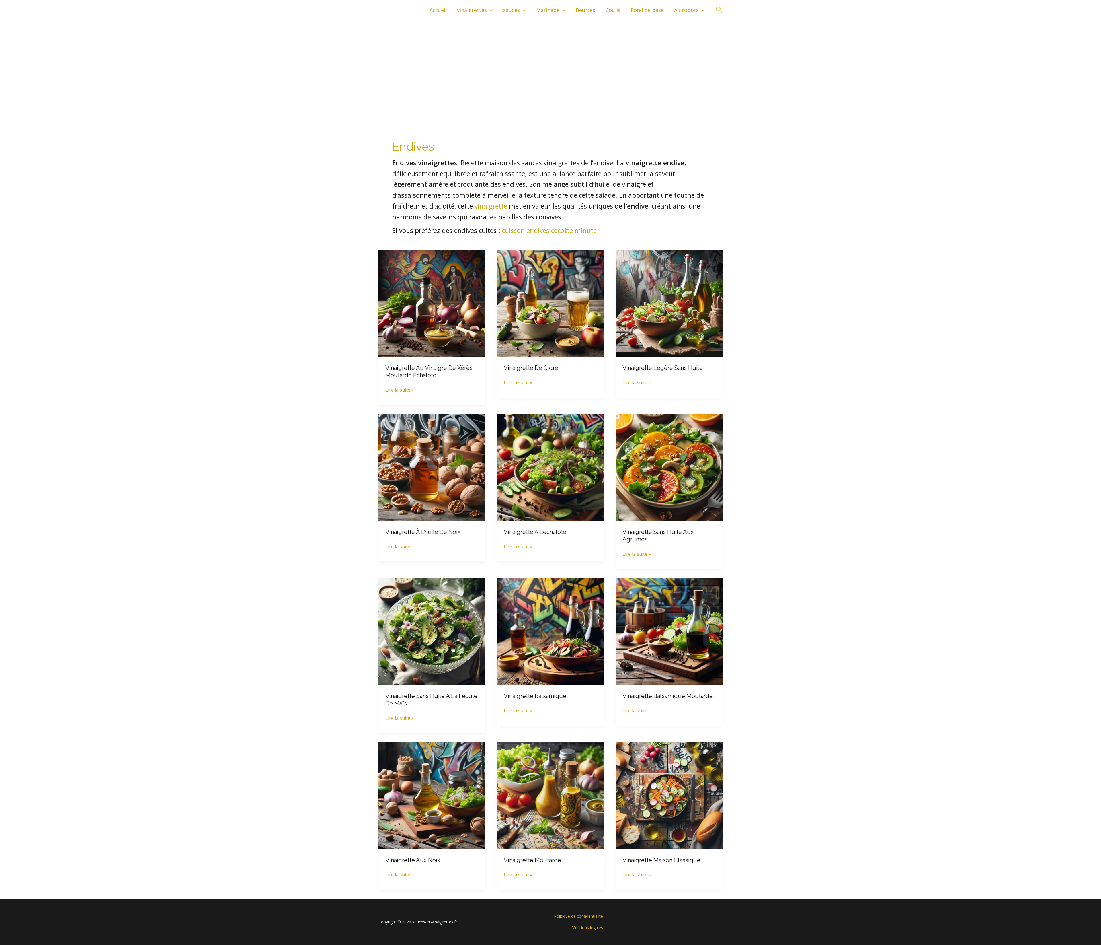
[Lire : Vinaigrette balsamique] (550, 631)
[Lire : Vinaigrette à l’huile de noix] (431, 467)
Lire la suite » (399, 390)
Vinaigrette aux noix (412, 860)
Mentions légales (587, 927)
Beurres (585, 10)
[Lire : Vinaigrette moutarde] (550, 795)
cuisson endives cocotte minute (549, 230)
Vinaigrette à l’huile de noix (422, 531)
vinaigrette (491, 206)
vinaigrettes (472, 10)
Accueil (438, 10)
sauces (511, 10)
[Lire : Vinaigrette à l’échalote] (550, 467)
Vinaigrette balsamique (535, 696)
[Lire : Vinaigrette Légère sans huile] (669, 303)
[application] (490, 10)
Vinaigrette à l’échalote (535, 531)
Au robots (686, 10)
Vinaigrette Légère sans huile (662, 367)
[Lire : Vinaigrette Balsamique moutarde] (669, 631)
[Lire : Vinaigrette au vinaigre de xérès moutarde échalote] (431, 303)
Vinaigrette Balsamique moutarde (667, 696)
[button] (719, 10)
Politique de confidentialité (578, 916)
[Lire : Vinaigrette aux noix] (431, 795)
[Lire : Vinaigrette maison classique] (669, 795)
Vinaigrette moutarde (532, 860)
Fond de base (647, 10)
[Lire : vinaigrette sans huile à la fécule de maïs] (431, 631)
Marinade (547, 10)
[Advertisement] (550, 63)
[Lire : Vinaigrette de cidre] (550, 303)
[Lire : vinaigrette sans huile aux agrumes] (669, 467)
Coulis (613, 10)
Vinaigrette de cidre (531, 367)
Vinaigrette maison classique (661, 860)
